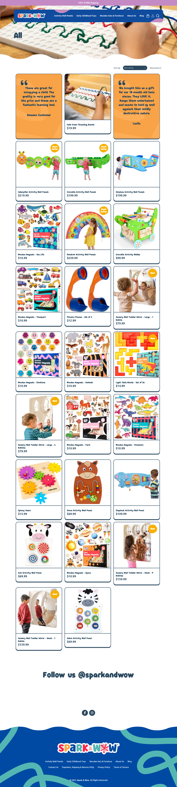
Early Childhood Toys (76, 761)
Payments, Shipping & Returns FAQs (78, 767)
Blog (130, 761)
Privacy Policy (104, 767)
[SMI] (85, 713)
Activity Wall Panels (54, 761)
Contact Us (53, 767)
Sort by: (117, 68)
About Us (120, 761)
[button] (157, 15)
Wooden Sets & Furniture (100, 761)
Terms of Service (121, 767)
